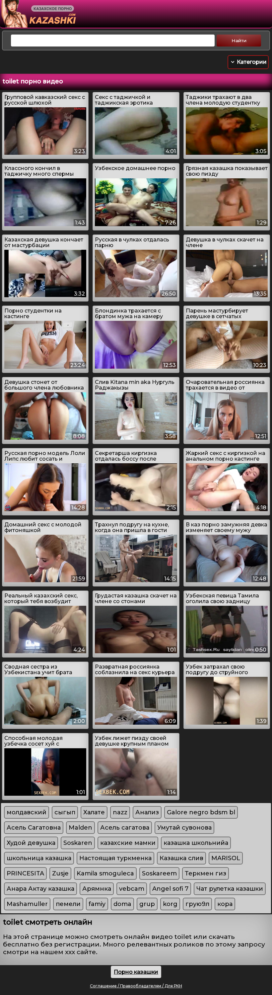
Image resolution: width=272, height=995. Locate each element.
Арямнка (96, 888)
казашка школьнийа (196, 843)
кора (225, 904)
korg (170, 904)
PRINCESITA (25, 873)
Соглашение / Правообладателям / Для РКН (136, 985)
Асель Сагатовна (34, 827)
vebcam (131, 888)
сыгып (64, 812)
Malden (80, 827)
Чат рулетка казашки (229, 888)
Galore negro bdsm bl (201, 812)
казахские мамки (128, 843)
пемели (68, 904)
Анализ (147, 812)
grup (147, 904)
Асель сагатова (124, 827)
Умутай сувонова (184, 827)
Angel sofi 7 (170, 888)
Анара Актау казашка (40, 888)
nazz (120, 812)
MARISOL (225, 858)
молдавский (26, 812)
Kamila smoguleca (105, 873)
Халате (94, 812)
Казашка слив (181, 858)
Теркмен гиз (205, 873)
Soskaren (77, 843)
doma (122, 904)
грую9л (197, 904)
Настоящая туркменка (115, 858)
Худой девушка (31, 843)
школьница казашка (39, 858)
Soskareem (159, 873)
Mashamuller (27, 904)
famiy (97, 904)
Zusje (60, 873)
